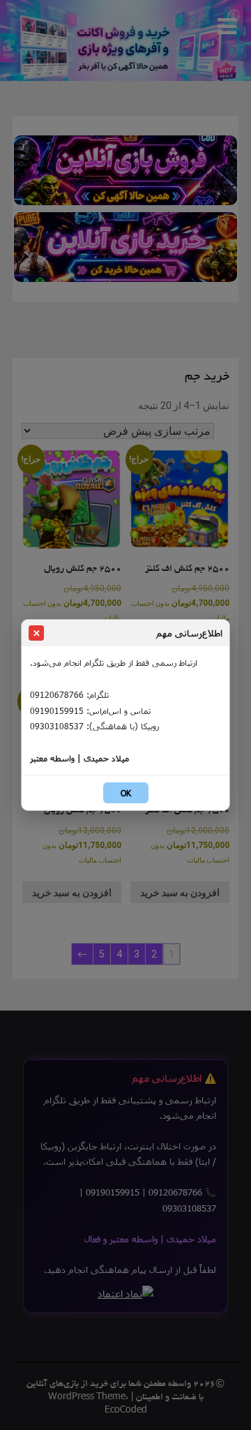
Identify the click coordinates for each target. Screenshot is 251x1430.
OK (126, 793)
